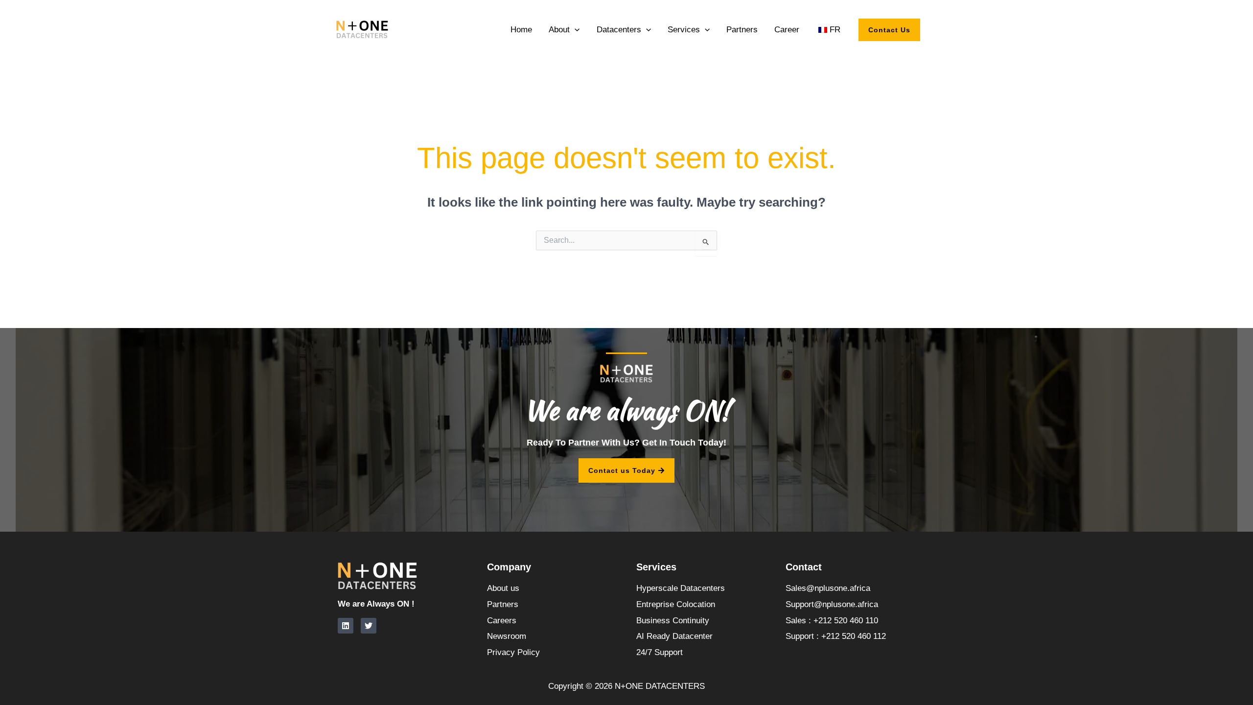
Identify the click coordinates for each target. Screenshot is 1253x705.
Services (684, 29)
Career (786, 29)
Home (521, 29)
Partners (742, 29)
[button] (575, 29)
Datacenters (619, 29)
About (559, 29)
